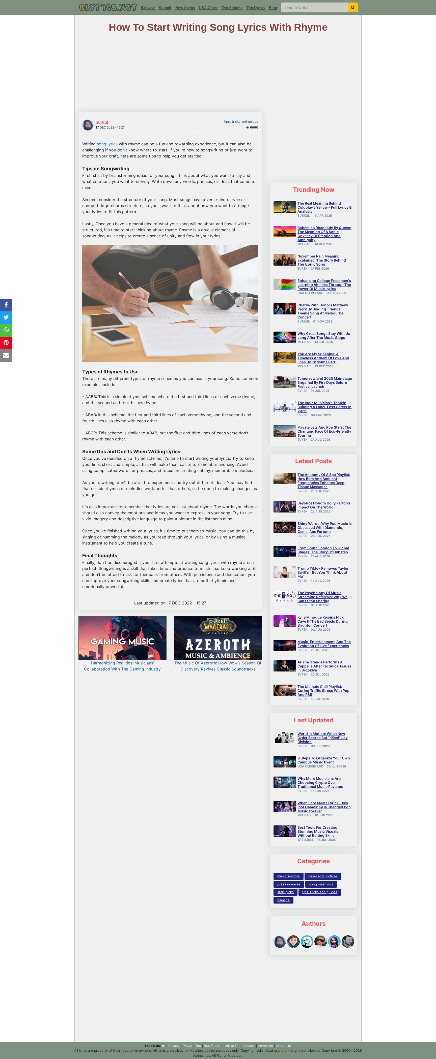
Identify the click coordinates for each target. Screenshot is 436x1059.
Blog (273, 8)
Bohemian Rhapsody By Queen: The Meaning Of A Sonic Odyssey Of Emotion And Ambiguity (324, 234)
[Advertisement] (313, 998)
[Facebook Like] (6, 305)
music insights (288, 876)
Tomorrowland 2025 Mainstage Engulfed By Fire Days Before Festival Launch (324, 382)
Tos (198, 1046)
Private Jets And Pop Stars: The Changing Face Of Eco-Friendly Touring (324, 431)
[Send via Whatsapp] (6, 330)
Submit (165, 8)
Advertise (265, 1046)
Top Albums (232, 8)
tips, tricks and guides (241, 121)
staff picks (285, 892)
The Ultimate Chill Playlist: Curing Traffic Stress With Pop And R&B (323, 690)
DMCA (187, 1046)
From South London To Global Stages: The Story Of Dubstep (323, 550)
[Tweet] (6, 317)
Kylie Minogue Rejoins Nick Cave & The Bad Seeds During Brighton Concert (322, 621)
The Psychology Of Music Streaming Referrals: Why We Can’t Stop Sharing (322, 597)
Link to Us (231, 1046)
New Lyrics (185, 8)
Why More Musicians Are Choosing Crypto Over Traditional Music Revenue (320, 782)
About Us (283, 1046)
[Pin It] (6, 343)
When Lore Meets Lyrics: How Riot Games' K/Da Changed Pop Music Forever (324, 807)
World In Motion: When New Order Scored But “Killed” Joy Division (322, 737)
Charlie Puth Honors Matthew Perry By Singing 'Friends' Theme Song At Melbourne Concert (322, 311)
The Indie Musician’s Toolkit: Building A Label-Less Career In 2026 (324, 407)
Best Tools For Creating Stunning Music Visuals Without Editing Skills (317, 831)
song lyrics (107, 143)
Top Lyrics (256, 8)
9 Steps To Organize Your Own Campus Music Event (323, 760)
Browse (148, 8)
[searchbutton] (353, 7)
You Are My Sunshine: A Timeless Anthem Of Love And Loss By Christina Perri (323, 358)
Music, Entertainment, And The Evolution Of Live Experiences (324, 643)
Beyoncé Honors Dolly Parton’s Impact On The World (323, 505)
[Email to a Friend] (6, 355)
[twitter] (163, 1046)
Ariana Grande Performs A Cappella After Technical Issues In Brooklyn (324, 666)
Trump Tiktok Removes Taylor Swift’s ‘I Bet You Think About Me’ (323, 572)
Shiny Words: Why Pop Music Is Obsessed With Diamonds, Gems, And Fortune (324, 527)
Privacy (173, 1046)
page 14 (283, 900)
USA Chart (208, 8)
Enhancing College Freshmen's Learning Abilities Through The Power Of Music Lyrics (324, 284)
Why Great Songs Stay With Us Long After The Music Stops (323, 335)
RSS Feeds (212, 1046)
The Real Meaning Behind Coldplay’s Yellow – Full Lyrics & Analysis (324, 207)
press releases (289, 884)
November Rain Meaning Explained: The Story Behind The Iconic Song (321, 260)
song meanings (321, 884)
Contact (248, 1046)
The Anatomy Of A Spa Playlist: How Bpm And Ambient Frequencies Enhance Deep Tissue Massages (323, 480)
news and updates (323, 876)
